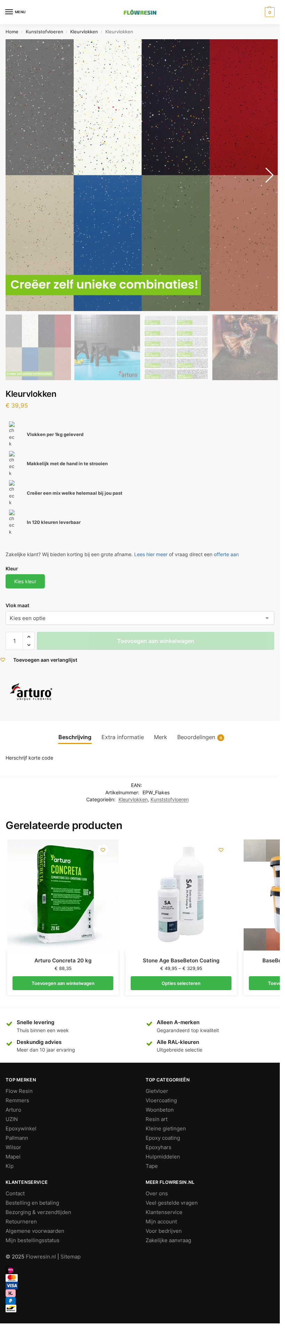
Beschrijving (74, 737)
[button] (28, 636)
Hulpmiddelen (163, 1157)
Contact (15, 1193)
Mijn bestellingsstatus (32, 1240)
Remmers (17, 1100)
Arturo (13, 1110)
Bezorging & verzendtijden (38, 1212)
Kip (10, 1166)
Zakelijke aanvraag (168, 1240)
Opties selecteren (181, 983)
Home (12, 31)
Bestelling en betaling (32, 1203)
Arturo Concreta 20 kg (62, 960)
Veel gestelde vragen (172, 1203)
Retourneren (21, 1222)
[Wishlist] (103, 850)
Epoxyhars (158, 1147)
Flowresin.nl (41, 1257)
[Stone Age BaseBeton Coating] (181, 895)
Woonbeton (160, 1110)
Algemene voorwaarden (35, 1231)
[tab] (75, 737)
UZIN (12, 1119)
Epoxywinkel (21, 1129)
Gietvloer (157, 1091)
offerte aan (226, 554)
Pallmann (17, 1138)
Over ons (157, 1193)
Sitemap (70, 1257)
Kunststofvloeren (44, 31)
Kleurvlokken (84, 31)
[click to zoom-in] (142, 175)
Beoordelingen (199, 737)
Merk (160, 737)
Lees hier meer (151, 554)
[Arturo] (32, 692)
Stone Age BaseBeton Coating (181, 960)
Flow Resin (19, 1091)
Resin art (157, 1119)
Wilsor (13, 1147)
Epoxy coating (163, 1138)
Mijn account (161, 1222)
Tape (152, 1166)
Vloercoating (161, 1100)
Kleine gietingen (166, 1129)
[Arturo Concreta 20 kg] (63, 895)
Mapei (13, 1157)
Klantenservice (164, 1212)
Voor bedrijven (164, 1231)
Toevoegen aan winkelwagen (155, 640)
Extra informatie (122, 737)
